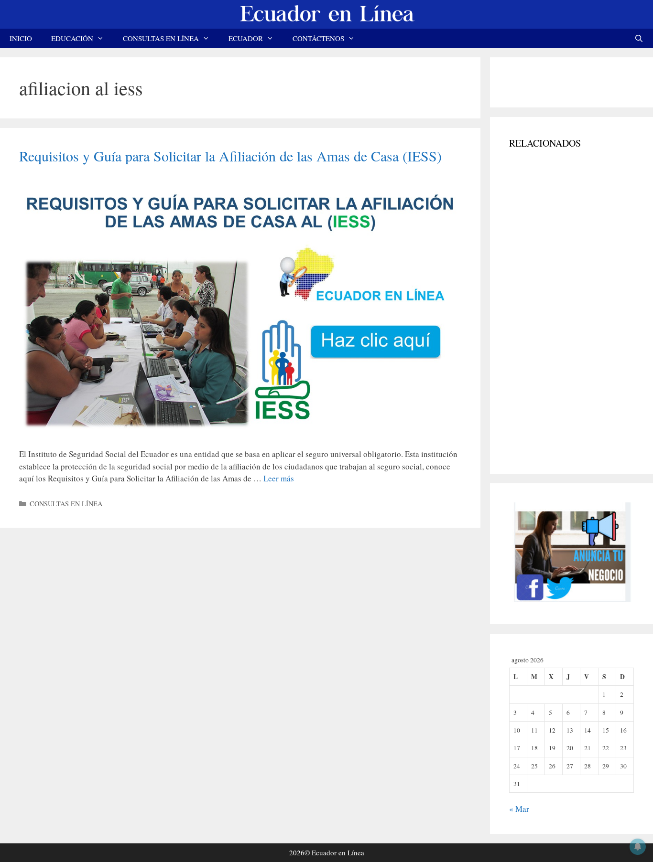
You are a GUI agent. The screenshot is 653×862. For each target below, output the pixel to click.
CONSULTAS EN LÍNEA (161, 38)
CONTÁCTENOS (318, 38)
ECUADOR (246, 38)
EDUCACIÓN (72, 38)
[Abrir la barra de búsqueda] (639, 38)
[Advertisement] (581, 308)
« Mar (519, 808)
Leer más (278, 478)
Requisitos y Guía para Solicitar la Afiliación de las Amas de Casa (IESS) (230, 155)
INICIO (21, 38)
